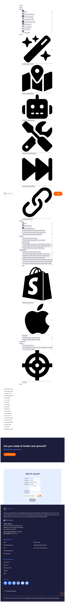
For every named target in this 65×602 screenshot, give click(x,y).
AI (20, 34)
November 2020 (9, 391)
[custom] (27, 583)
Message (27, 491)
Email (26, 480)
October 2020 (8, 393)
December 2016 (9, 418)
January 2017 (8, 415)
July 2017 (7, 402)
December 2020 (9, 389)
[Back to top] (62, 594)
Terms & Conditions (25, 598)
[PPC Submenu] (23, 221)
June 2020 (7, 400)
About (21, 343)
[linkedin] (18, 583)
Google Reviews (10, 591)
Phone (27, 482)
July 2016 (7, 426)
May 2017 (7, 406)
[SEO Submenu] (23, 9)
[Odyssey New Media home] (10, 193)
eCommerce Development (40, 548)
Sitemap (57, 598)
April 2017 (7, 409)
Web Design (37, 542)
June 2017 (7, 404)
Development (23, 249)
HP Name (27, 492)
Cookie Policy (42, 598)
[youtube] (22, 583)
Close (21, 5)
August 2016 (8, 424)
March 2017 (8, 411)
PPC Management (8, 550)
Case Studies (23, 341)
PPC (21, 221)
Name (27, 478)
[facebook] (5, 583)
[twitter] (9, 583)
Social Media (7, 553)
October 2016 (8, 420)
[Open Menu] (17, 2)
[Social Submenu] (24, 236)
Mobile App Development (40, 545)
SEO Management (8, 545)
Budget (27, 484)
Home (21, 7)
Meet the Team (7, 567)
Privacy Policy (34, 598)
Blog (21, 384)
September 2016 (9, 422)
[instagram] (14, 583)
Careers (6, 570)
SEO (21, 9)
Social (21, 236)
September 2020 (9, 395)
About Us (6, 565)
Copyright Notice (50, 598)
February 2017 (8, 413)
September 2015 (9, 429)
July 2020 (7, 398)
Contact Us (6, 562)
